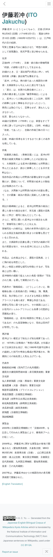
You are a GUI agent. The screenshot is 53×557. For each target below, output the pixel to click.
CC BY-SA (26, 545)
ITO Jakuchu (19, 18)
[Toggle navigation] (49, 3)
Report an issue (10, 551)
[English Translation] (12, 483)
